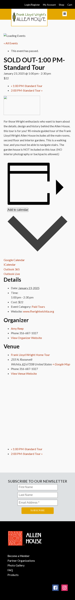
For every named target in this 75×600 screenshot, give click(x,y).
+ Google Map (61, 364)
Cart (69, 4)
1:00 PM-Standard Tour (26, 86)
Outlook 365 (12, 269)
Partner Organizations (21, 560)
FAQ (10, 570)
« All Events (11, 43)
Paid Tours (38, 306)
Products (13, 574)
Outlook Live (12, 273)
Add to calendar (18, 209)
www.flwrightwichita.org (38, 311)
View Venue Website (24, 373)
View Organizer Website (26, 337)
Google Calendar (14, 260)
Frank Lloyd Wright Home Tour (30, 354)
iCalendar (10, 264)
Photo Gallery (16, 565)
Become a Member (18, 556)
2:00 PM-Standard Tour (27, 90)
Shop (61, 4)
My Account (49, 4)
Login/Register (32, 4)
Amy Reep (17, 328)
